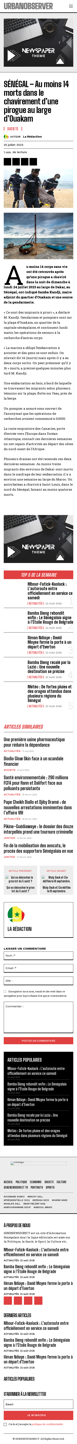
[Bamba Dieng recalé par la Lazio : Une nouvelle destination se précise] (14, 669)
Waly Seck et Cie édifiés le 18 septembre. (56, 889)
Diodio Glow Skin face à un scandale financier (33, 761)
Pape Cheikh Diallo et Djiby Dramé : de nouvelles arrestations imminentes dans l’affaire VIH (38, 807)
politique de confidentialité (47, 1424)
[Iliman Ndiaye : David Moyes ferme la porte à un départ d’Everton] (14, 644)
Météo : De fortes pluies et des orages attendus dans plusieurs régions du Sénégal (50, 693)
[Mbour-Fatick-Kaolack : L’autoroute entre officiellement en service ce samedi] (14, 591)
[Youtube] (38, 1301)
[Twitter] (16, 161)
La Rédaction (32, 136)
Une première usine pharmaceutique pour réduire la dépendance (34, 742)
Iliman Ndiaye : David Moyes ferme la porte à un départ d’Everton (49, 642)
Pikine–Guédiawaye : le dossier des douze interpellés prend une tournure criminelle (38, 829)
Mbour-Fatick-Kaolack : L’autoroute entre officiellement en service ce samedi (50, 591)
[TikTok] (18, 1301)
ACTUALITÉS (35, 603)
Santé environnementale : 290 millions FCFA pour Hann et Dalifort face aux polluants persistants (36, 783)
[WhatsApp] (33, 161)
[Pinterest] (24, 161)
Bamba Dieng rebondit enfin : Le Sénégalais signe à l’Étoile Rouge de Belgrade (50, 618)
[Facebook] (7, 161)
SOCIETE (10, 770)
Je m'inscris (36, 1415)
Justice (9, 838)
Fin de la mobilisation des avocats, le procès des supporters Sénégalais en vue (38, 848)
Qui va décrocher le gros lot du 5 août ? (20, 889)
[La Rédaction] (7, 136)
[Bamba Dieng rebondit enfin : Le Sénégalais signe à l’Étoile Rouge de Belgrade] (14, 620)
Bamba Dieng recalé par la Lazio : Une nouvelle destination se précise (49, 667)
